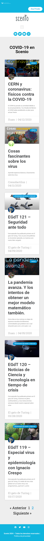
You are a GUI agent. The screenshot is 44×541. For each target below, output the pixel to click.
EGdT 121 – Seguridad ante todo (19, 222)
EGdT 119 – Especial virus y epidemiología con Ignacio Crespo (21, 460)
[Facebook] (15, 34)
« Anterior (18, 507)
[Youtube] (24, 34)
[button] (22, 27)
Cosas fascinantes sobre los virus (19, 159)
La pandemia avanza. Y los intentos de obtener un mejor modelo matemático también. (21, 297)
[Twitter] (20, 34)
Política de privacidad (22, 536)
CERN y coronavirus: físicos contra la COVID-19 (21, 92)
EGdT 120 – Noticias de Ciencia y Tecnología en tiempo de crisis (21, 377)
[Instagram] (29, 34)
